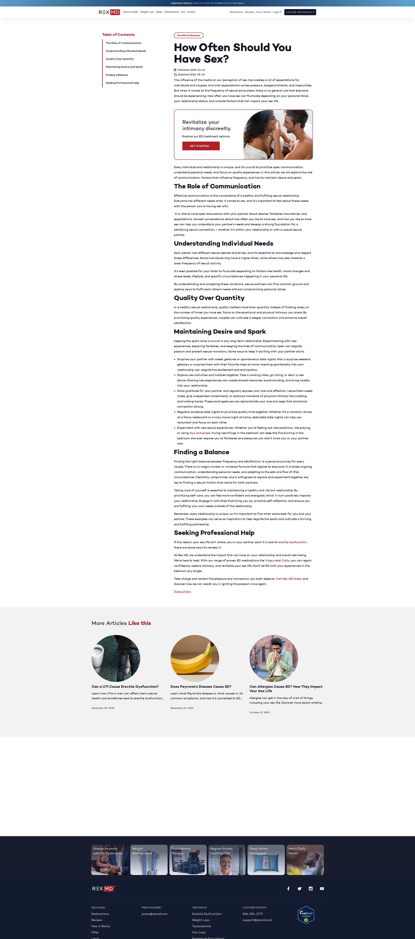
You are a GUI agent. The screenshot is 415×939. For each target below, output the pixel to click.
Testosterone (171, 12)
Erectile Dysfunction (189, 35)
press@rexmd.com (154, 914)
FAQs (95, 933)
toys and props (199, 433)
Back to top (410, 934)
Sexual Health (130, 12)
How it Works (263, 12)
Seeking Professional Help (122, 83)
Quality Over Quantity (120, 59)
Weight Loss (147, 12)
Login (276, 12)
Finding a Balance (117, 75)
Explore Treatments (299, 12)
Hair (183, 12)
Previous (308, 625)
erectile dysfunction (292, 542)
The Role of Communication (123, 43)
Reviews (249, 12)
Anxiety (191, 12)
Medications (236, 12)
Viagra (269, 560)
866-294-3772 (253, 914)
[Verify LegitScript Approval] (306, 915)
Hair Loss (199, 933)
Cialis (285, 560)
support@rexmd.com (257, 920)
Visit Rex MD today (288, 579)
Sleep (159, 12)
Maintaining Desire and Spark (124, 67)
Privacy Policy (182, 591)
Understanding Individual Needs (126, 51)
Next (319, 625)
